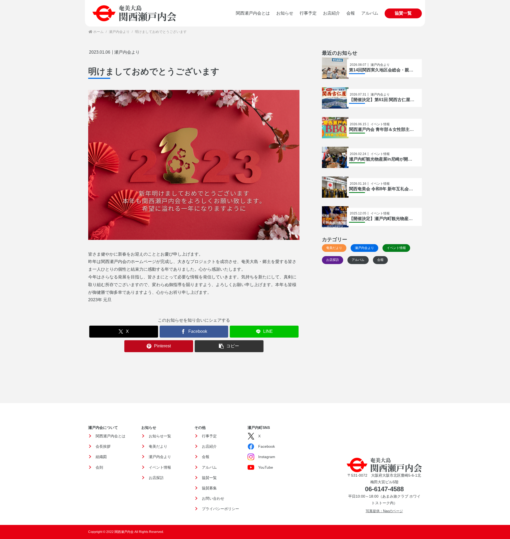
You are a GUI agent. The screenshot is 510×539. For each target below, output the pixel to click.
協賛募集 (209, 488)
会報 (205, 457)
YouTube (265, 467)
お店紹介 (209, 446)
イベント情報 (160, 467)
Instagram (266, 457)
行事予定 (209, 436)
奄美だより (158, 446)
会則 (99, 467)
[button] (229, 346)
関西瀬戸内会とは (110, 436)
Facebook (266, 446)
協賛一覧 (209, 478)
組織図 (101, 457)
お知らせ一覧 (160, 436)
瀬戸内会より (127, 52)
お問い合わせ (213, 498)
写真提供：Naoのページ (384, 511)
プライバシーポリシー (220, 509)
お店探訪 (156, 478)
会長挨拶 (103, 446)
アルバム (209, 467)
